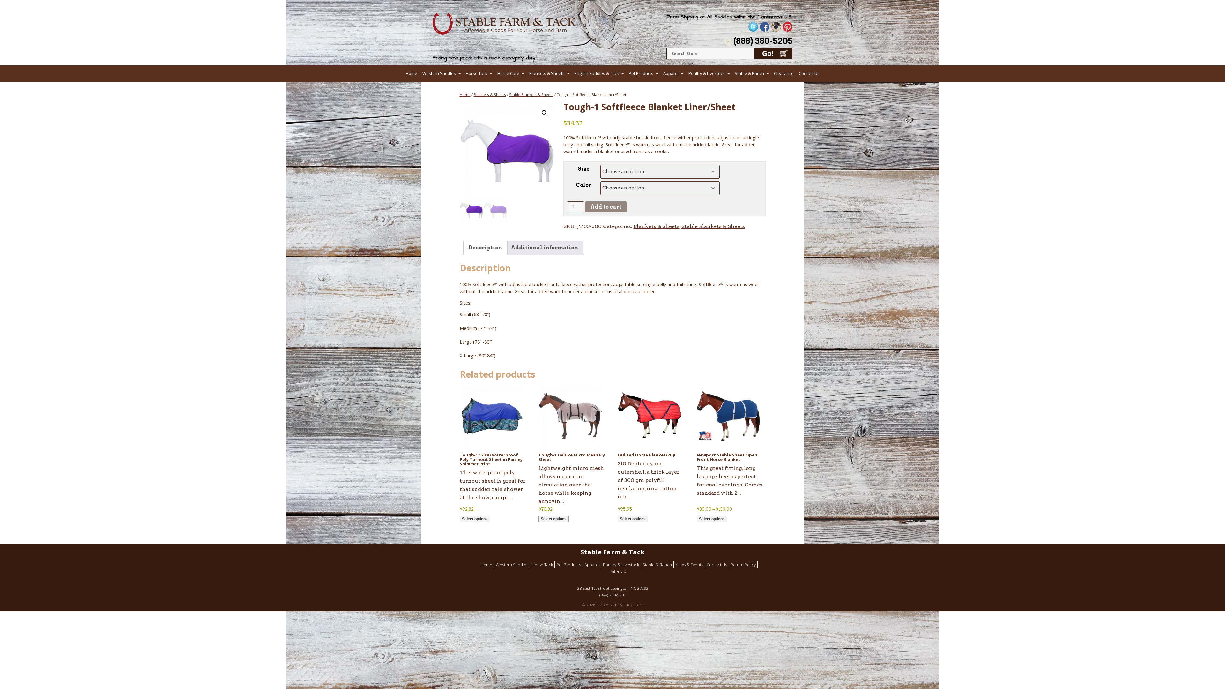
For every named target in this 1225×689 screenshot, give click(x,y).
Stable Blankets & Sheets (531, 94)
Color (583, 185)
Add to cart (605, 207)
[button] (544, 113)
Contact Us (809, 73)
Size (584, 169)
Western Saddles (439, 73)
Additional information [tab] (544, 248)
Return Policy (743, 564)
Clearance (784, 73)
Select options (475, 519)
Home (411, 73)
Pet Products (641, 73)
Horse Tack (476, 73)
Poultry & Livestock (706, 73)
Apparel (671, 73)
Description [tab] (485, 248)
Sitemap (618, 571)
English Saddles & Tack (597, 73)
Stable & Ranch (749, 73)
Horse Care (508, 73)
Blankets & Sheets (547, 73)
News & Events (689, 564)
